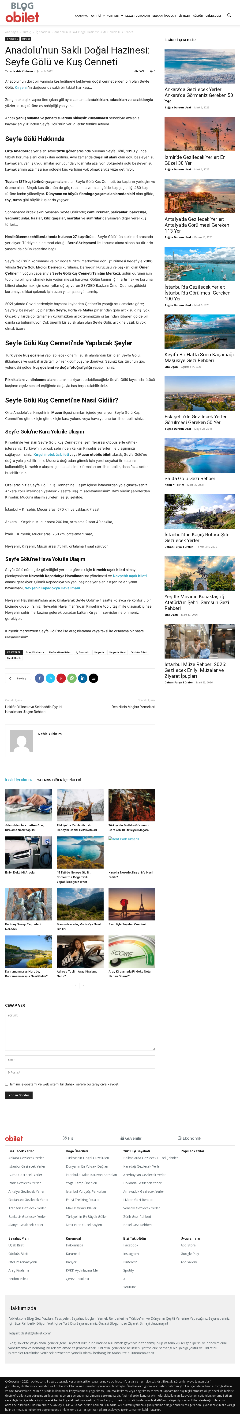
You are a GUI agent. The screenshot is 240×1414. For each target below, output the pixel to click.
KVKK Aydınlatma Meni (83, 1270)
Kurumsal (73, 1253)
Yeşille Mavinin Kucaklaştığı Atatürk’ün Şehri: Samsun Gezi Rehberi (197, 602)
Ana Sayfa (11, 32)
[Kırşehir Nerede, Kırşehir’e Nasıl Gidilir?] (132, 852)
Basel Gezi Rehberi (137, 1224)
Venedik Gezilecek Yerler (141, 1208)
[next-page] (83, 986)
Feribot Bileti (18, 1278)
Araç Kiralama (35, 652)
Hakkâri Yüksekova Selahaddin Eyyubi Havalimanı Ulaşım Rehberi (33, 709)
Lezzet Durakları (137, 15)
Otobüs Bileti (139, 652)
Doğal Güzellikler (60, 652)
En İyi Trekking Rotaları (83, 1199)
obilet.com (213, 15)
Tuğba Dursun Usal (178, 107)
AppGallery (189, 1262)
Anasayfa (81, 15)
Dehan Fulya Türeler (179, 546)
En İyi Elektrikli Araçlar (20, 872)
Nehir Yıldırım (23, 71)
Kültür (198, 15)
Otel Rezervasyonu (22, 1262)
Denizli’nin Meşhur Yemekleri (133, 707)
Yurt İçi (95, 15)
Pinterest (130, 1262)
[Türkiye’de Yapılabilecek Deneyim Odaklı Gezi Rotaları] (80, 805)
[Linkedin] (82, 678)
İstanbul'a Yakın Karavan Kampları (91, 1175)
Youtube (129, 1287)
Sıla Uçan (171, 366)
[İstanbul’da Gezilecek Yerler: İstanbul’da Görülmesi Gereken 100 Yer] (200, 264)
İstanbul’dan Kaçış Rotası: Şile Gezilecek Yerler (197, 537)
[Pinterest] (61, 678)
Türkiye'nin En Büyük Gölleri (87, 1216)
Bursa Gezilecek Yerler (25, 1175)
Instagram (131, 1253)
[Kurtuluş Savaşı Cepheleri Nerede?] (28, 904)
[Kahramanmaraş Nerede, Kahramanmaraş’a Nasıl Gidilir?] (28, 951)
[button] (229, 16)
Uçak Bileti (14, 658)
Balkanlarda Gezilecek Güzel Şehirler (150, 1158)
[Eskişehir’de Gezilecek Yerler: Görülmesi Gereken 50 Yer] (200, 393)
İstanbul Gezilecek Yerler (26, 1166)
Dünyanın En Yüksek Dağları (87, 1166)
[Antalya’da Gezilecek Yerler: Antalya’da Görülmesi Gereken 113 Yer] (200, 196)
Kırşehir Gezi (117, 652)
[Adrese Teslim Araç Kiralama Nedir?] (80, 951)
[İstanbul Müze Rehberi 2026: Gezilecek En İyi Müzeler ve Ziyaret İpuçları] (200, 641)
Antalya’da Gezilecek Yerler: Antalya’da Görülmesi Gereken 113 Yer (197, 225)
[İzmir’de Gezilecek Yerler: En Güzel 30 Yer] (200, 134)
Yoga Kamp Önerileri (81, 1183)
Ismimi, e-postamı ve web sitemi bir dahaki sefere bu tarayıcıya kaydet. (64, 1084)
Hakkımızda (74, 1245)
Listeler (184, 15)
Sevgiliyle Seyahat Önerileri (127, 924)
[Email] (93, 678)
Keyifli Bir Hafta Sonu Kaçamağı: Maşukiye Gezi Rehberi (200, 357)
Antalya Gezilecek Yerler (26, 1191)
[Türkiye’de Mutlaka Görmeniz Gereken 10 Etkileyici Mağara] (132, 805)
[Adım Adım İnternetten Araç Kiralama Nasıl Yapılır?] (28, 805)
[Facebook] (39, 678)
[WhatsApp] (72, 678)
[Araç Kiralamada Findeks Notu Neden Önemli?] (132, 951)
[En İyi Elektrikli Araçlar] (28, 852)
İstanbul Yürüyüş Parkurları (86, 1191)
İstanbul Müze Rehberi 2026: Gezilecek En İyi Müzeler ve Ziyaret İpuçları (195, 670)
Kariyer (71, 1262)
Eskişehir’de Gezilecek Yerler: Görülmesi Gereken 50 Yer (196, 419)
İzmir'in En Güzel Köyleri (84, 1224)
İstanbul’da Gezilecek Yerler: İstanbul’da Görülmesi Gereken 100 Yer (197, 293)
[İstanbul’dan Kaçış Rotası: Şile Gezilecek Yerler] (200, 511)
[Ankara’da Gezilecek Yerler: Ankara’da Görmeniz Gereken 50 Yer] (200, 66)
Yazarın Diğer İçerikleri (59, 780)
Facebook (130, 1245)
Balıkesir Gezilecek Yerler (27, 1216)
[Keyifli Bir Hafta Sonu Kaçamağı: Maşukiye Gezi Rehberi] (200, 331)
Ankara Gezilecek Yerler (26, 1158)
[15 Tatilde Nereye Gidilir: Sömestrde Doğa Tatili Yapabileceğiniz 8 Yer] (80, 852)
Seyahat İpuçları (164, 15)
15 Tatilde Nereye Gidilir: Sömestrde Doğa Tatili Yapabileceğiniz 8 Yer (73, 877)
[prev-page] (76, 986)
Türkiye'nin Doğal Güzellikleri (87, 1158)
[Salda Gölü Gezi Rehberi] (200, 455)
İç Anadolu (43, 32)
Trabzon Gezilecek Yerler (27, 1208)
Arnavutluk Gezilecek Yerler (143, 1191)
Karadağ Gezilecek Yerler (142, 1166)
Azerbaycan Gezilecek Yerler (144, 1175)
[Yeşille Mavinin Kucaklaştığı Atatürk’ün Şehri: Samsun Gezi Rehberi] (200, 573)
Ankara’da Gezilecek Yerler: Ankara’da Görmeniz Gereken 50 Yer (199, 95)
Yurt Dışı (113, 15)
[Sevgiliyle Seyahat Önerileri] (132, 904)
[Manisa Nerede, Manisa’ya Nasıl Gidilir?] (80, 904)
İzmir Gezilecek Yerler (24, 1183)
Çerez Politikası (77, 1278)
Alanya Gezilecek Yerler (25, 1224)
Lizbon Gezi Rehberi (138, 1199)
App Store (188, 1245)
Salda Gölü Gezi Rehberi (191, 478)
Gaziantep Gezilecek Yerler (28, 1199)
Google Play (190, 1253)
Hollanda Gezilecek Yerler (142, 1183)
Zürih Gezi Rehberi (137, 1216)
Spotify (128, 1270)
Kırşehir (21, 87)
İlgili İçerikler (18, 780)
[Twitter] (50, 678)
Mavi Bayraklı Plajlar (81, 1208)
